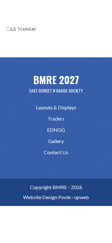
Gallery (56, 141)
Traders (56, 119)
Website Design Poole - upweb (56, 197)
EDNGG (56, 130)
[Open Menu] (101, 17)
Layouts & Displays (56, 107)
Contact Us (56, 152)
